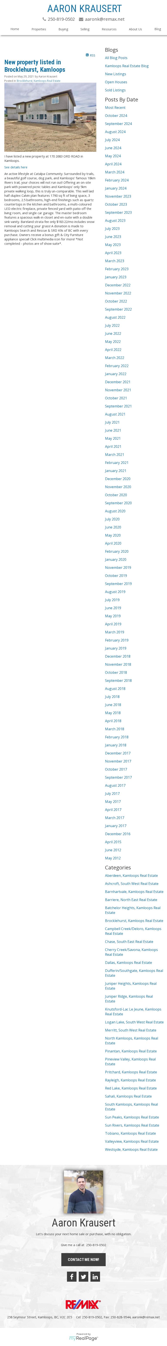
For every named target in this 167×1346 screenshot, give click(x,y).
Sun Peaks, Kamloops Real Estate (132, 1117)
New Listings (115, 74)
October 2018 (116, 672)
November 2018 (118, 664)
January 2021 (115, 470)
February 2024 (117, 180)
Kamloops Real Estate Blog (127, 65)
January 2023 (115, 277)
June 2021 (113, 430)
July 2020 (112, 519)
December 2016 (117, 833)
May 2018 (113, 712)
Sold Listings (115, 90)
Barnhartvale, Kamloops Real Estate (134, 891)
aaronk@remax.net (146, 1317)
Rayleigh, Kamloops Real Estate (130, 1080)
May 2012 (113, 858)
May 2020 (113, 535)
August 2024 (115, 131)
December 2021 (117, 382)
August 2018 (115, 688)
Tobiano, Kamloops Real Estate (130, 1133)
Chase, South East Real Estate (129, 941)
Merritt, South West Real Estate (130, 1030)
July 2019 (112, 599)
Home (14, 29)
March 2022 (114, 357)
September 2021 (118, 406)
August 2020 (115, 511)
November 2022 (118, 293)
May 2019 (113, 616)
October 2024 (116, 115)
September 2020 (118, 503)
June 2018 (113, 704)
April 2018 (113, 720)
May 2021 (113, 438)
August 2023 (115, 220)
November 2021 (118, 390)
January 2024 (115, 188)
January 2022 (115, 373)
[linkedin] (95, 1277)
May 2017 (113, 801)
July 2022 (112, 325)
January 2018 (115, 745)
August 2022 (115, 317)
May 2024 (113, 156)
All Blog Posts (116, 57)
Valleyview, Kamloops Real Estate (132, 1141)
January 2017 (115, 825)
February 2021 (117, 462)
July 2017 (112, 793)
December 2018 (117, 656)
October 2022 (116, 301)
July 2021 (112, 422)
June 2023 (113, 236)
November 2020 (118, 486)
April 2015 (113, 842)
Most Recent (115, 107)
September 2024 (118, 123)
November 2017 (118, 761)
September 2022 (118, 309)
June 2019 (113, 607)
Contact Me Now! (83, 1259)
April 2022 (113, 349)
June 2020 (113, 527)
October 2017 (116, 769)
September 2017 (118, 777)
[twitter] (83, 1277)
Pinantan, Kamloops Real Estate (131, 1051)
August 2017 (115, 785)
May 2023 (113, 244)
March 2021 (114, 454)
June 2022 (113, 333)
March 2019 (114, 632)
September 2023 (118, 212)
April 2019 (113, 624)
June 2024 (113, 147)
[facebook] (72, 1277)
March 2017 (114, 817)
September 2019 (118, 583)
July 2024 (112, 139)
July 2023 (112, 228)
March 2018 (114, 729)
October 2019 (116, 575)
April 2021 (113, 446)
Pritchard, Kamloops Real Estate (131, 1072)
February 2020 (117, 551)
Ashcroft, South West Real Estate (132, 883)
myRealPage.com (83, 1339)
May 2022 (113, 341)
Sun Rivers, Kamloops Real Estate (132, 1125)
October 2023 (116, 204)
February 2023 (117, 269)
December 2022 (117, 285)
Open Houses (116, 82)
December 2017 (117, 753)
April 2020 (113, 543)
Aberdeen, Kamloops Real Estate (131, 875)
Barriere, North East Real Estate (131, 899)
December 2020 (117, 478)
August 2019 (115, 591)
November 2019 (118, 567)
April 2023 (113, 252)
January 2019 (115, 648)
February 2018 (117, 737)
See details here (15, 167)
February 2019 (117, 640)
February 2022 (117, 365)
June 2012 (113, 850)
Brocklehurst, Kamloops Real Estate (38, 81)
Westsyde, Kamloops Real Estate (131, 1149)
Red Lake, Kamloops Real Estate (131, 1088)
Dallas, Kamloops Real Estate (128, 962)
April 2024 (113, 164)
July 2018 (112, 696)
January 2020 (115, 559)
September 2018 (118, 680)
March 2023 (114, 260)
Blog (157, 29)
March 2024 (114, 172)
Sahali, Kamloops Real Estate (128, 1096)
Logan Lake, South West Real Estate (134, 1022)
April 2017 (113, 809)
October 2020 (116, 495)
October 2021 (116, 398)
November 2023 (118, 196)
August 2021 (115, 414)
